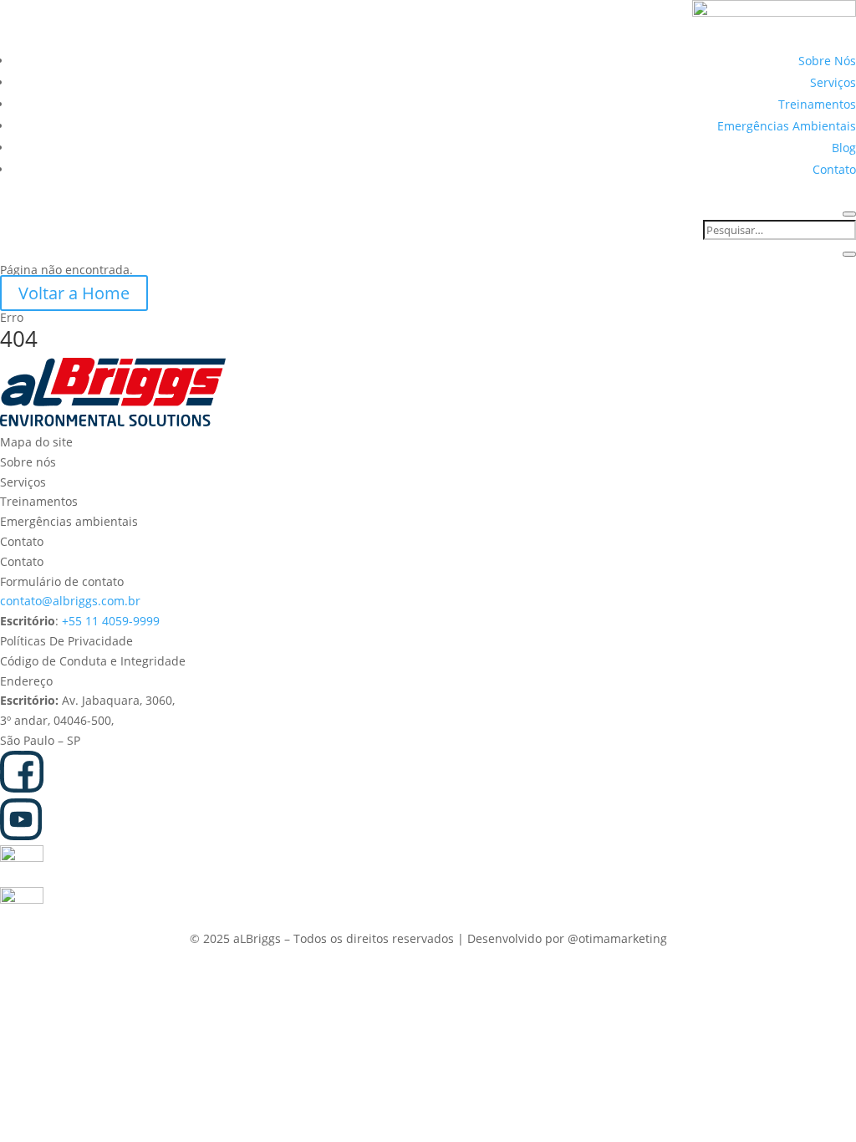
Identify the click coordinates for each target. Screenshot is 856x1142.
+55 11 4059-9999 (111, 621)
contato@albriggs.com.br (70, 601)
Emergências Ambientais (786, 126)
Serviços (833, 82)
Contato (834, 169)
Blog (844, 147)
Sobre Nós (827, 61)
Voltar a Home (74, 293)
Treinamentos (817, 104)
